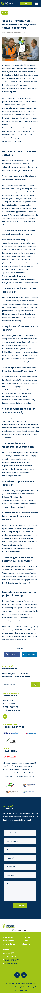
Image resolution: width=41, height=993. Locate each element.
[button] (12, 654)
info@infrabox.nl (12, 710)
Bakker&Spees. (9, 91)
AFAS (4, 81)
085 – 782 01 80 (11, 707)
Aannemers (8, 937)
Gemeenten (8, 940)
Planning (21, 276)
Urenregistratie (9, 276)
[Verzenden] (35, 684)
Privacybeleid (20, 987)
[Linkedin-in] (17, 975)
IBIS (33, 88)
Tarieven (26, 937)
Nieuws (25, 940)
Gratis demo (9, 944)
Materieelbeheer (10, 279)
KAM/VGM (7, 282)
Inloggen (26, 944)
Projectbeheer (25, 279)
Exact (31, 78)
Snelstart (14, 81)
